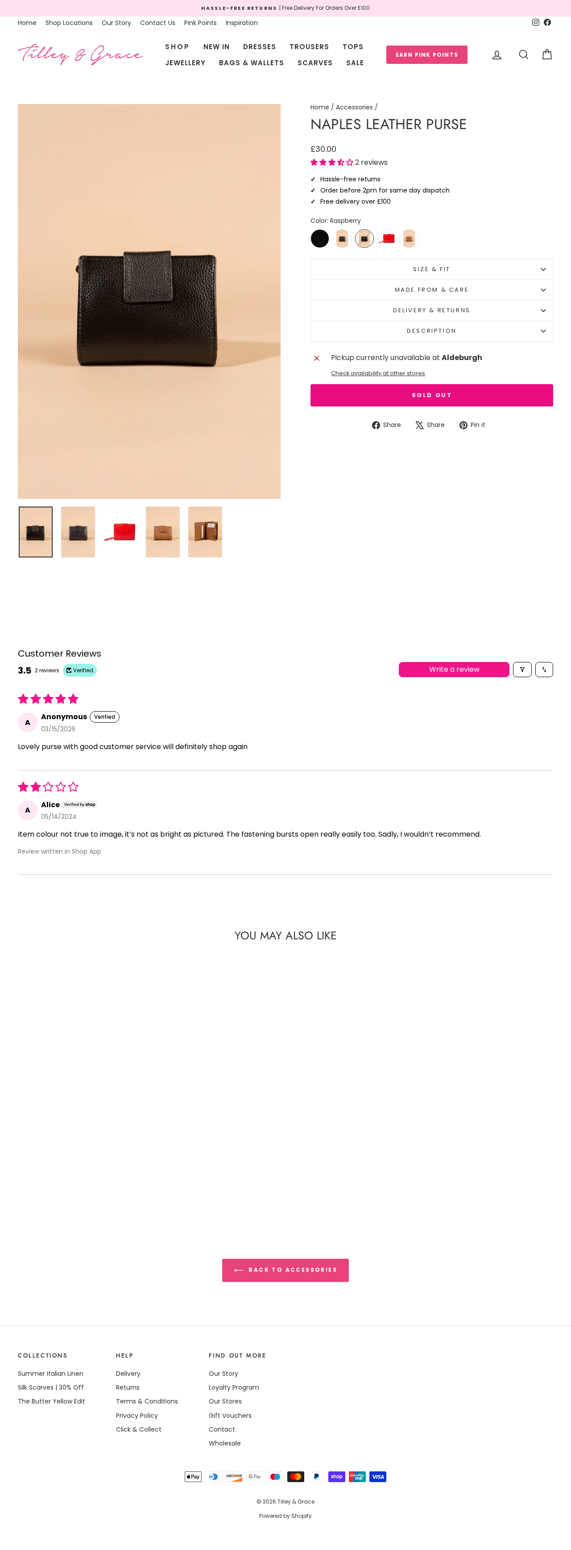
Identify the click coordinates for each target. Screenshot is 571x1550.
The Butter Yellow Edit (51, 1401)
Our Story (116, 22)
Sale (355, 62)
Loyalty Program (234, 1387)
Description (432, 331)
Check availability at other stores (378, 373)
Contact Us (157, 22)
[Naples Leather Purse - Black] (56, 1183)
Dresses (259, 46)
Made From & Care (432, 289)
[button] (332, 162)
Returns (128, 1387)
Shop (177, 46)
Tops (353, 46)
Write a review (454, 669)
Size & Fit (432, 269)
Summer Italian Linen (50, 1373)
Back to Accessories (291, 1270)
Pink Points (200, 22)
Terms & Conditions (147, 1401)
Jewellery (185, 62)
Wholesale (225, 1443)
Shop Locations (69, 22)
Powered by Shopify (285, 1516)
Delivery (128, 1373)
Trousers (309, 46)
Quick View (81, 1144)
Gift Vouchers (230, 1415)
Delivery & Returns (432, 310)
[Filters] (522, 669)
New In (216, 46)
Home (27, 22)
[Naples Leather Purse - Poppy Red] (85, 1183)
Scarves (315, 62)
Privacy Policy (137, 1415)
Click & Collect (138, 1429)
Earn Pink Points (427, 55)
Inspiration (242, 22)
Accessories (354, 107)
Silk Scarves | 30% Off (51, 1387)
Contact (222, 1429)
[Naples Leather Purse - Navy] (70, 1183)
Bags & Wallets (251, 62)
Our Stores (225, 1401)
